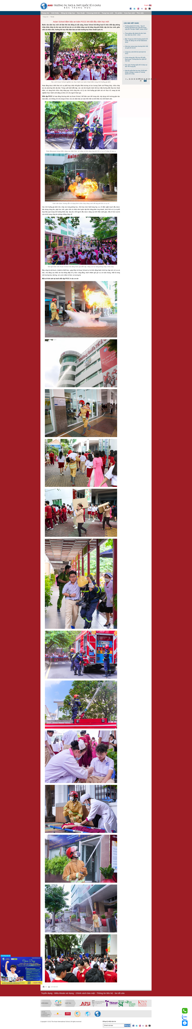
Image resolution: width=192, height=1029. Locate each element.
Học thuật (81, 13)
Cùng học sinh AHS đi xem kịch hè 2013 (135, 52)
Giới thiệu (55, 13)
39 (149, 79)
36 (142, 79)
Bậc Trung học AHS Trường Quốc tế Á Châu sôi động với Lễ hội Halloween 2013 (136, 40)
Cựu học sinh (129, 13)
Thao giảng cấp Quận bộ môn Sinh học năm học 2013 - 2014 (135, 34)
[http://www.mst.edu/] (86, 1003)
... (127, 79)
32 (132, 79)
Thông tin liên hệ (105, 993)
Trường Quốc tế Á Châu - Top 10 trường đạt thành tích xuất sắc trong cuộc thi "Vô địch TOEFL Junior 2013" (136, 27)
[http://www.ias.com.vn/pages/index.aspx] (78, 1013)
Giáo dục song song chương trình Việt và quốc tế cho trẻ (136, 47)
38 (146, 79)
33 (134, 79)
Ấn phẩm (118, 13)
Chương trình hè (93, 13)
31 (129, 79)
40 (151, 79)
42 (155, 79)
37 (144, 79)
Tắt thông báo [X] (5, 955)
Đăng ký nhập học (68, 13)
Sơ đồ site (120, 993)
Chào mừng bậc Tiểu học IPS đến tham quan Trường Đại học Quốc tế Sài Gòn (135, 59)
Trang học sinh (107, 13)
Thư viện (140, 13)
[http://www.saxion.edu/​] (95, 1003)
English (146, 5)
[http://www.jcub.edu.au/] (138, 1003)
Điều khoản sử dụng (64, 993)
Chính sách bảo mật (85, 993)
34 (136, 79)
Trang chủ (45, 13)
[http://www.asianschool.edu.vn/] (98, 1013)
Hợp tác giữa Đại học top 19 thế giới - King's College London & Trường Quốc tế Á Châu (136, 72)
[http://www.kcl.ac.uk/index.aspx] (107, 1003)
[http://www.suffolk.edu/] (122, 1003)
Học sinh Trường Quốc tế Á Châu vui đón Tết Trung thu (136, 65)
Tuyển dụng (46, 993)
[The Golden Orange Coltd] (58, 1013)
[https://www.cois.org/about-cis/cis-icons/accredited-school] (58, 1003)
